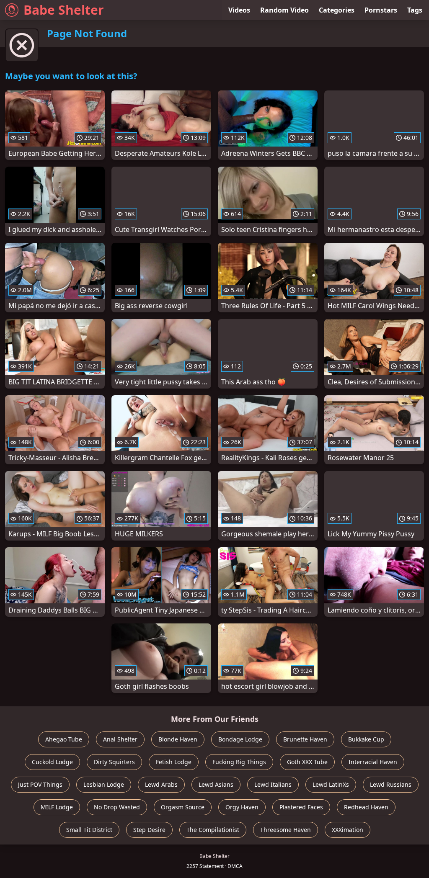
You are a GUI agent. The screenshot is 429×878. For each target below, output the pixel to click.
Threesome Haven (285, 830)
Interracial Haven (373, 762)
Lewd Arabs (161, 784)
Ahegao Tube (63, 739)
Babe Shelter (63, 9)
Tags (414, 10)
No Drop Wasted (117, 807)
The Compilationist (212, 830)
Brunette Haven (305, 739)
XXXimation (347, 830)
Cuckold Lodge (52, 762)
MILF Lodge (57, 807)
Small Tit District (89, 830)
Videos (239, 10)
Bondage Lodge (240, 739)
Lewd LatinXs (331, 784)
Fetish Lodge (173, 762)
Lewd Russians (390, 784)
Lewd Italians (273, 784)
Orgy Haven (241, 807)
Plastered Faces (301, 807)
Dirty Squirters (114, 762)
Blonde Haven (177, 739)
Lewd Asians (216, 784)
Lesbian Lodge (103, 784)
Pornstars (380, 10)
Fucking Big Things (239, 762)
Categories (336, 10)
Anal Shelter (120, 739)
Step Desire (149, 830)
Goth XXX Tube (307, 762)
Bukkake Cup (366, 739)
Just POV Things (40, 784)
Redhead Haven (366, 807)
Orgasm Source (182, 807)
